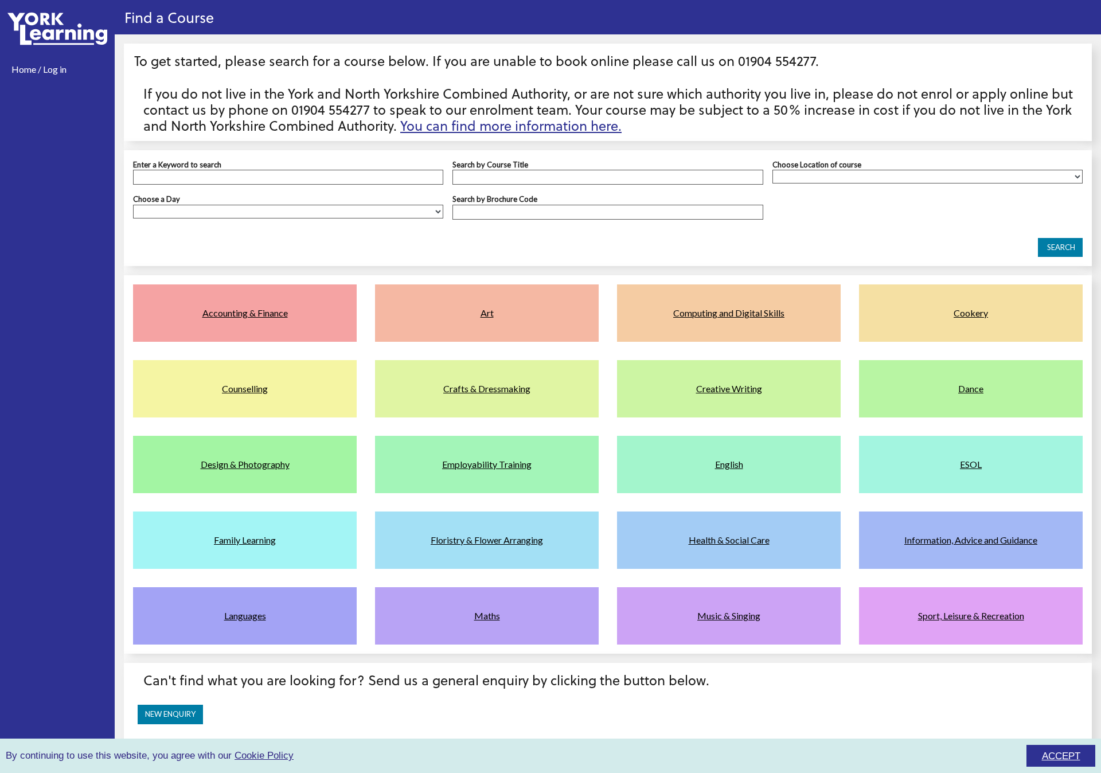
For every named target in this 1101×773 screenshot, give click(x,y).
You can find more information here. (511, 125)
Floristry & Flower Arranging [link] (487, 539)
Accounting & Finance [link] (245, 312)
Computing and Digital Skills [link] (728, 312)
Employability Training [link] (487, 464)
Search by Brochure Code (494, 199)
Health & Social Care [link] (729, 539)
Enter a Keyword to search (177, 164)
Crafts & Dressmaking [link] (486, 388)
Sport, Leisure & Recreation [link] (971, 615)
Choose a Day (156, 199)
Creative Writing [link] (729, 388)
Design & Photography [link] (245, 464)
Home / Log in (39, 69)
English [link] (729, 464)
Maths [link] (487, 615)
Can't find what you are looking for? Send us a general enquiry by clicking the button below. (426, 680)
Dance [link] (970, 388)
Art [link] (487, 312)
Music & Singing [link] (728, 615)
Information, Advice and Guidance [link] (970, 539)
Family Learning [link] (245, 539)
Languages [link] (245, 615)
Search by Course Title (490, 164)
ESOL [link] (971, 464)
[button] (1060, 247)
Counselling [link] (245, 388)
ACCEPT (1061, 756)
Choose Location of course (816, 164)
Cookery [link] (971, 312)
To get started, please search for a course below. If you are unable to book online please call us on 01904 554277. (476, 60)
